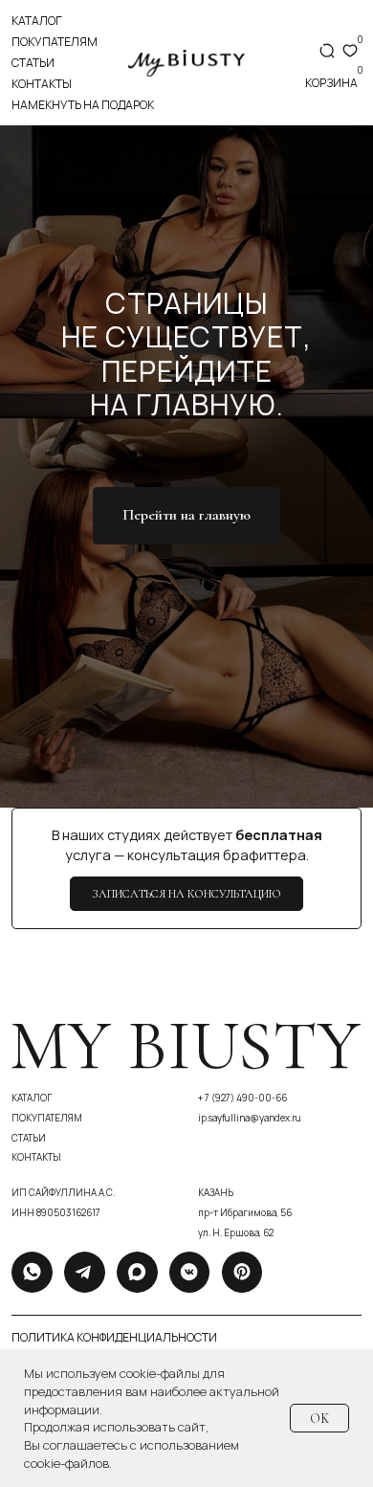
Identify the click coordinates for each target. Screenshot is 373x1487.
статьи (33, 63)
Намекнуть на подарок (82, 105)
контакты (41, 84)
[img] (186, 63)
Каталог (36, 20)
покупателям (54, 41)
